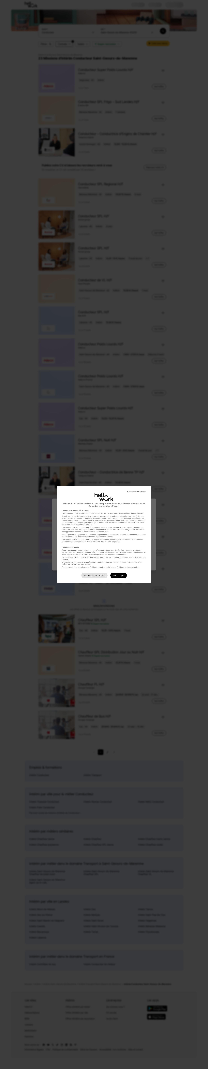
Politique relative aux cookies (128, 567)
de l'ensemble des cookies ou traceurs (91, 516)
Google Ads (109, 550)
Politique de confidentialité (100, 567)
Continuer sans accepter (136, 492)
